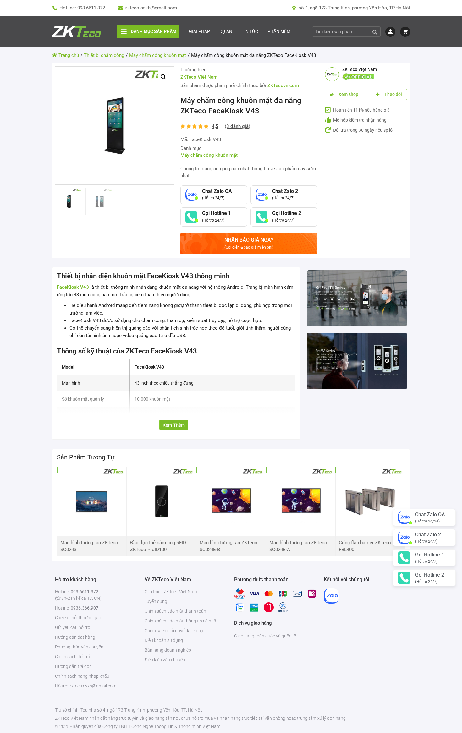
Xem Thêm (174, 425)
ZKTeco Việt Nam (198, 77)
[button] (163, 77)
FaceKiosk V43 (73, 287)
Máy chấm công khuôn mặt (209, 155)
